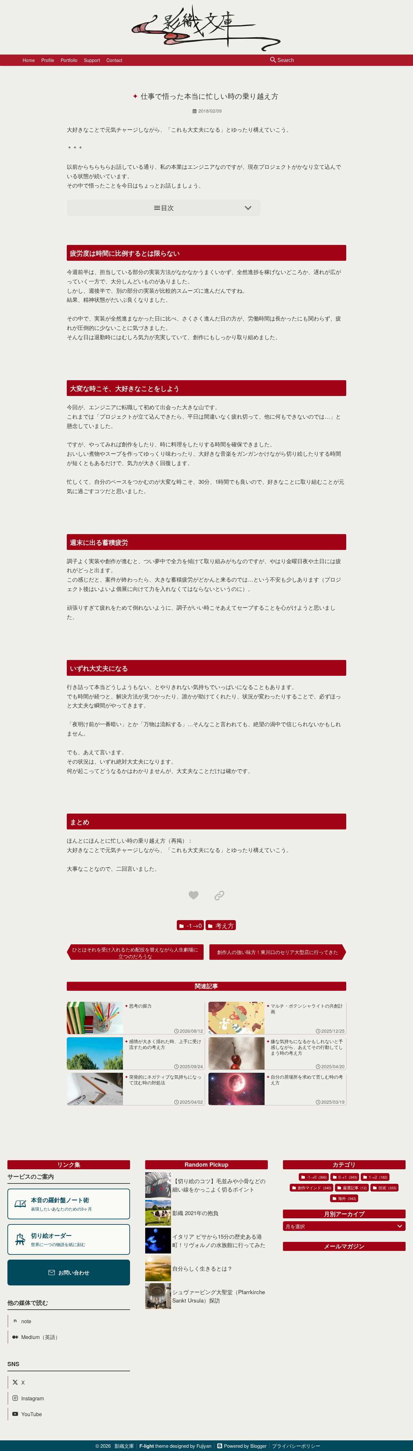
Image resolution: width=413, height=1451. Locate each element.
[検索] (273, 60)
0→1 (347, 1177)
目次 (167, 207)
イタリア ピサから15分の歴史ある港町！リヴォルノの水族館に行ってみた (219, 1240)
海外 (346, 1198)
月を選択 (295, 1226)
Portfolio (69, 60)
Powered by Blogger (245, 1445)
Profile (47, 60)
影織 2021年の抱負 (195, 1213)
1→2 (378, 1177)
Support (92, 60)
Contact (114, 60)
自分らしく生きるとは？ (202, 1268)
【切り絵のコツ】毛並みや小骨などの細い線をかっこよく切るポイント (219, 1185)
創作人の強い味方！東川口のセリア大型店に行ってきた (277, 952)
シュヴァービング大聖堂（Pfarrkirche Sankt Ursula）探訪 (218, 1296)
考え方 (224, 925)
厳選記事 (354, 1187)
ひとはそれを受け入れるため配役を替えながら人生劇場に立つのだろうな (135, 952)
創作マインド (314, 1187)
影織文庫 (124, 1445)
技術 (387, 1187)
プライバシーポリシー (296, 1445)
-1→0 (193, 925)
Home (29, 60)
